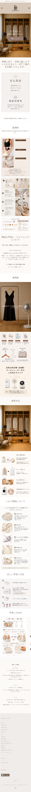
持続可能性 (3, 738)
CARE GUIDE (4, 727)
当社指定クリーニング (9, 253)
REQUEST (3, 732)
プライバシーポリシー (6, 752)
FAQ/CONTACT (4, 729)
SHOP (2, 722)
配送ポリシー (4, 745)
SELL (2, 734)
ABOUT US (3, 736)
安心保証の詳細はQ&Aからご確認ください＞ (15, 118)
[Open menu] (3, 8)
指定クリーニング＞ (15, 38)
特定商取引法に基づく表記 (6, 750)
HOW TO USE (4, 725)
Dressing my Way (9, 785)
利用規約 (3, 747)
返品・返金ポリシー (5, 741)
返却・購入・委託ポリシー (6, 743)
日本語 (15, 780)
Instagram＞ (4, 769)
